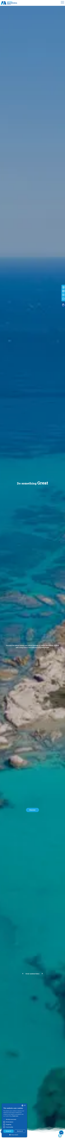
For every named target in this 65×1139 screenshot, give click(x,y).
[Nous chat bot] (61, 1134)
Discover (32, 810)
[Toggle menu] (62, 3)
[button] (14, 1135)
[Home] (9, 3)
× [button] (24, 1105)
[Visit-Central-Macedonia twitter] (63, 295)
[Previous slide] (22, 974)
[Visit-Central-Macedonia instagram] (63, 291)
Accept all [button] (8, 1131)
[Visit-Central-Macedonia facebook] (63, 287)
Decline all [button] (20, 1131)
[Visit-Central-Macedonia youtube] (63, 298)
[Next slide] (42, 974)
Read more (15, 1116)
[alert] (14, 1120)
